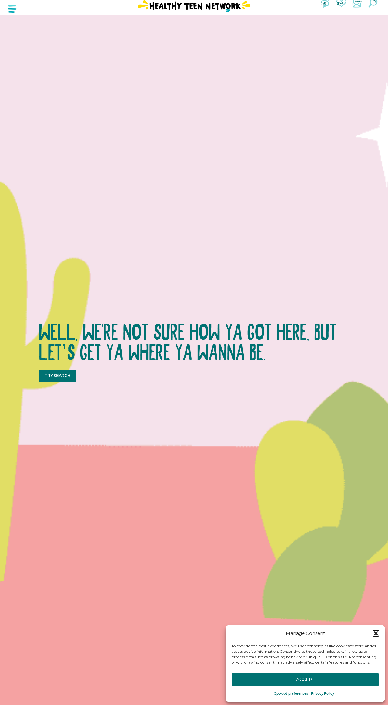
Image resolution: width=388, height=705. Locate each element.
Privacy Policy (322, 694)
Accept (305, 679)
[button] (376, 633)
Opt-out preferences (291, 694)
